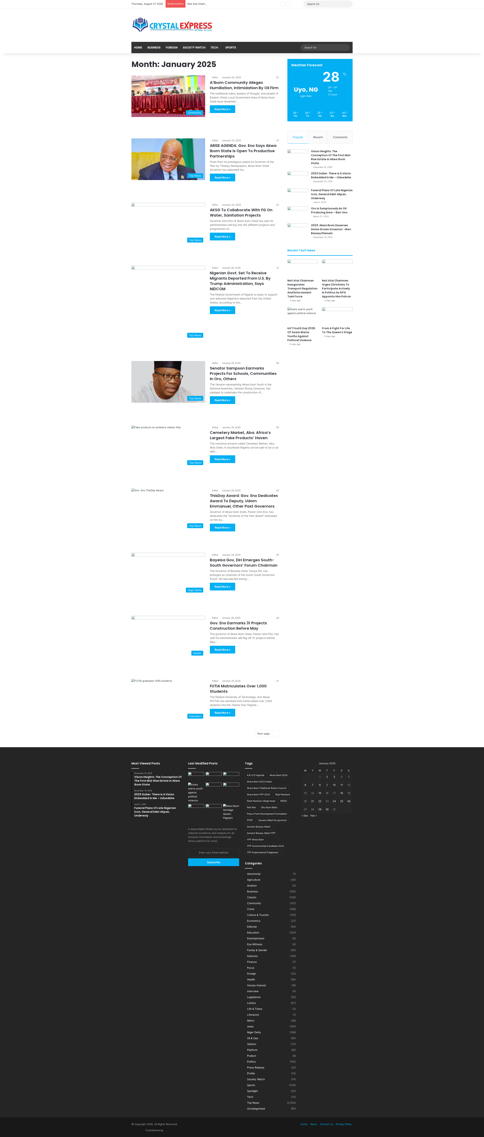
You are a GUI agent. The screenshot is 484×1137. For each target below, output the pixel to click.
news (250, 1026)
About (313, 1124)
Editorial (252, 926)
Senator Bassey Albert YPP (261, 833)
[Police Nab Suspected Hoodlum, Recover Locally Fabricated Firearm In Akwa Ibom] (214, 808)
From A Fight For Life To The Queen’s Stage (337, 330)
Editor (215, 77)
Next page (264, 733)
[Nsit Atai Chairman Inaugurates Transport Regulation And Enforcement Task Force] (302, 268)
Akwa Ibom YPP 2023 (258, 794)
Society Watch (194, 47)
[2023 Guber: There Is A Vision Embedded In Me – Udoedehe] (297, 179)
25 (341, 801)
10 (334, 784)
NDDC (283, 800)
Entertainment (255, 938)
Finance (252, 961)
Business (154, 47)
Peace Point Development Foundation (267, 813)
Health (251, 979)
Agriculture (253, 879)
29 (319, 809)
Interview (252, 991)
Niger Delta (254, 1032)
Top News (253, 1102)
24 (334, 801)
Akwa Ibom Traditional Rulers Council (266, 788)
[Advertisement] (205, 124)
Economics (253, 920)
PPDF (250, 820)
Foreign (172, 47)
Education (253, 932)
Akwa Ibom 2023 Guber (259, 781)
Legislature (254, 997)
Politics (251, 1061)
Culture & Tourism (258, 914)
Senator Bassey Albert (258, 826)
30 (327, 809)
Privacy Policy (344, 1124)
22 (319, 801)
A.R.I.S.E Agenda (255, 775)
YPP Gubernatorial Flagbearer (262, 852)
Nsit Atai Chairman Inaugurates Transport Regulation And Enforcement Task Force (302, 288)
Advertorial (253, 873)
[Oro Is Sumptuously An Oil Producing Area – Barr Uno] (297, 214)
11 (342, 784)
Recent (318, 137)
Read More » (222, 109)
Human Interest (256, 985)
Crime (250, 909)
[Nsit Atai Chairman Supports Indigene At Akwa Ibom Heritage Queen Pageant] (231, 812)
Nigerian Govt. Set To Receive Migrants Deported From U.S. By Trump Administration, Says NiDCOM (240, 281)
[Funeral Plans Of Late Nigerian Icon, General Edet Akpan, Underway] (297, 195)
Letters (251, 1002)
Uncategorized (256, 1108)
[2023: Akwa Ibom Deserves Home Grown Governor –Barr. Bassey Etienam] (297, 230)
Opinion (251, 1044)
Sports (230, 47)
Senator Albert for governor (272, 820)
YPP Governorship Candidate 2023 (265, 846)
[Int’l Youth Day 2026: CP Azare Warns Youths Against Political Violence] (302, 315)
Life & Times (254, 1008)
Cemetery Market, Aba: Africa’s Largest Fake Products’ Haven (240, 435)
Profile (251, 1073)
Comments (340, 137)
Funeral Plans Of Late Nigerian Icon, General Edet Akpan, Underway (332, 194)
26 (348, 801)
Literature (253, 1014)
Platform (252, 1049)
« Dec (305, 815)
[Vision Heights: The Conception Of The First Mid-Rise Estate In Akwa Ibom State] (297, 156)
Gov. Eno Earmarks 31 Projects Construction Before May (238, 625)
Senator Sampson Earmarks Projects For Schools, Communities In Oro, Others (243, 373)
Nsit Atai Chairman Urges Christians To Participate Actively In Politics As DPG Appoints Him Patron (245, 3)
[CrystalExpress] (172, 25)
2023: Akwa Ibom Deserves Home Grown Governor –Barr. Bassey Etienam (331, 229)
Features (252, 956)
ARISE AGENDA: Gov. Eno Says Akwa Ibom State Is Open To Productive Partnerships (243, 151)
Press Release (255, 1067)
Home (138, 47)
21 (312, 801)
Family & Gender (257, 950)
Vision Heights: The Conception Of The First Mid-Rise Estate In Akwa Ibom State (331, 157)
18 (341, 793)
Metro (250, 1020)
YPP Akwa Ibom (255, 839)
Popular (298, 137)
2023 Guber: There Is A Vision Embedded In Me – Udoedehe (331, 175)
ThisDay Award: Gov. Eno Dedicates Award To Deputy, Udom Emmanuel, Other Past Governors (244, 501)
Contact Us (326, 1124)
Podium (251, 1055)
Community (254, 903)
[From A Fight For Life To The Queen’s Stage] (337, 315)
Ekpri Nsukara (282, 794)
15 (320, 793)
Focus (250, 967)
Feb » (313, 815)
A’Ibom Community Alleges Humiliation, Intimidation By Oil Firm (244, 85)
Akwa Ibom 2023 (279, 775)
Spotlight (252, 1091)
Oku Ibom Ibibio (269, 807)
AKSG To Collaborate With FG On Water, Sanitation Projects (241, 212)
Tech (214, 47)
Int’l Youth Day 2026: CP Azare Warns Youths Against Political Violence (301, 334)
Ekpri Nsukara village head (261, 800)
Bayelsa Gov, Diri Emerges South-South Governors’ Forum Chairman (243, 562)
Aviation (252, 885)
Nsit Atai (251, 807)
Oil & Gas (252, 1038)
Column (251, 897)
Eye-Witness (254, 944)
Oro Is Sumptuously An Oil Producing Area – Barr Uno (329, 210)
